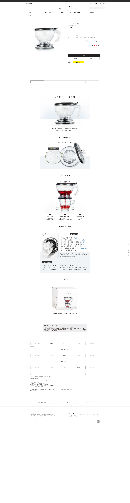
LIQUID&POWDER (75, 12)
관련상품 (78, 81)
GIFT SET (48, 12)
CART (95, 3)
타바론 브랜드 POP (96, 414)
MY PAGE (103, 3)
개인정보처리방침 (96, 416)
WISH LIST (99, 28)
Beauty (29, 15)
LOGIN (90, 3)
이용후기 (51, 81)
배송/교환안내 (92, 81)
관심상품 (91, 58)
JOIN (92, 3)
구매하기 (83, 55)
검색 (104, 8)
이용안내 (94, 415)
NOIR (29, 12)
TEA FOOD (90, 12)
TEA (38, 12)
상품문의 (64, 81)
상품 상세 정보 (37, 81)
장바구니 (75, 58)
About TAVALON (96, 413)
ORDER (99, 3)
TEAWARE (60, 12)
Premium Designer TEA (65, 1)
